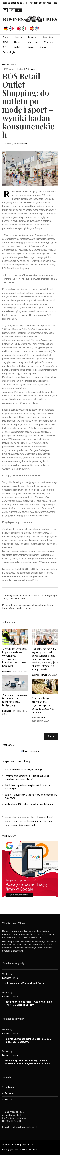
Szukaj (51, 736)
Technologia (9, 52)
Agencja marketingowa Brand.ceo (18, 1144)
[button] (5, 10)
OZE (5, 47)
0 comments (31, 69)
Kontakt (8, 1099)
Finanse (32, 37)
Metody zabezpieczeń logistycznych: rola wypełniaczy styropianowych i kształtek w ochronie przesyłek (14, 657)
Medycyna (49, 42)
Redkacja (9, 1087)
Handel (17, 42)
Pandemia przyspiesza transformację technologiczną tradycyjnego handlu (14, 700)
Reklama (9, 1093)
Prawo (43, 47)
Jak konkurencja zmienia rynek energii (23, 769)
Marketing (33, 42)
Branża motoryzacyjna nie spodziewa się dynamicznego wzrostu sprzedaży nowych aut (29, 821)
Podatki (17, 47)
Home (5, 65)
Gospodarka (48, 37)
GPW (5, 42)
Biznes (18, 37)
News (5, 37)
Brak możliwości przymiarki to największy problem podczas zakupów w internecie (43, 705)
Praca (31, 47)
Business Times (10, 671)
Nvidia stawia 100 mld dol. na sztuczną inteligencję (29, 804)
